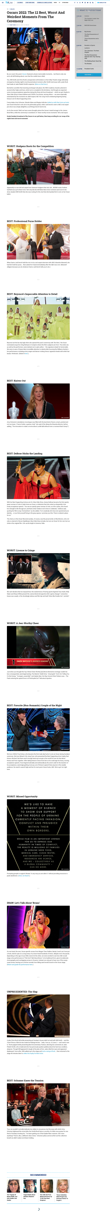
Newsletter (102, 2)
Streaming (65, 2)
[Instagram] (85, 2)
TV (59, 2)
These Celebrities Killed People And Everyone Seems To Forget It (62, 1197)
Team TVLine (13, 25)
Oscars (24, 74)
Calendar (20, 2)
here (26, 354)
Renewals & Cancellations (44, 2)
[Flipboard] (82, 2)
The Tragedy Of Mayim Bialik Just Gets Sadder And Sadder (12, 1197)
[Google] (90, 2)
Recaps (12, 9)
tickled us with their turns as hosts (58, 102)
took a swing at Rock (48, 1051)
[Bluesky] (87, 2)
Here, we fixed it (24, 876)
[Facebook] (75, 2)
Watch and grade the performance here (20, 965)
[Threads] (80, 2)
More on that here (41, 84)
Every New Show (30, 2)
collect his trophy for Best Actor (33, 1053)
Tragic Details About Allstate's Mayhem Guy (29, 1196)
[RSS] (93, 2)
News (55, 2)
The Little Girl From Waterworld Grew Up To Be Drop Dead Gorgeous (46, 1197)
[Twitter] (77, 2)
